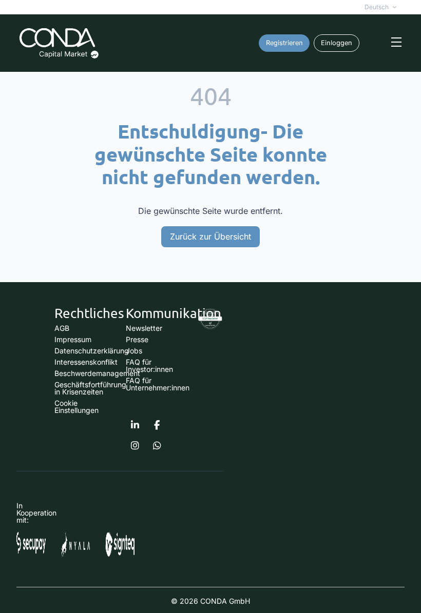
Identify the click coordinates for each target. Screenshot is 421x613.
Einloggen (336, 43)
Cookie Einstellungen (76, 406)
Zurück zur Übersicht (210, 236)
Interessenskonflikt (86, 362)
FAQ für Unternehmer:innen (157, 384)
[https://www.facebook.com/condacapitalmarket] (157, 425)
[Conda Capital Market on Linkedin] (135, 425)
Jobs (134, 350)
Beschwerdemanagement (97, 373)
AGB (61, 328)
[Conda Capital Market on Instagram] (135, 446)
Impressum (72, 339)
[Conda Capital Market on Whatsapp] (157, 446)
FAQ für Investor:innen (149, 365)
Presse (137, 339)
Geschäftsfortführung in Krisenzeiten (90, 388)
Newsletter (144, 328)
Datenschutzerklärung (91, 350)
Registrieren (284, 43)
